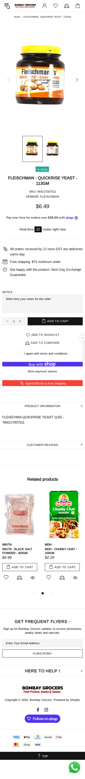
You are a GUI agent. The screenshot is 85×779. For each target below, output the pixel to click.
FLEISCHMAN (49, 196)
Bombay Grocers (25, 6)
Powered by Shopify (67, 700)
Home (17, 17)
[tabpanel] (21, 540)
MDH (48, 544)
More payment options (42, 371)
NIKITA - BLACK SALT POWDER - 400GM (17, 551)
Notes (7, 292)
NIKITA (7, 544)
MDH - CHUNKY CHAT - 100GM (61, 551)
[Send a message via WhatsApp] (74, 767)
